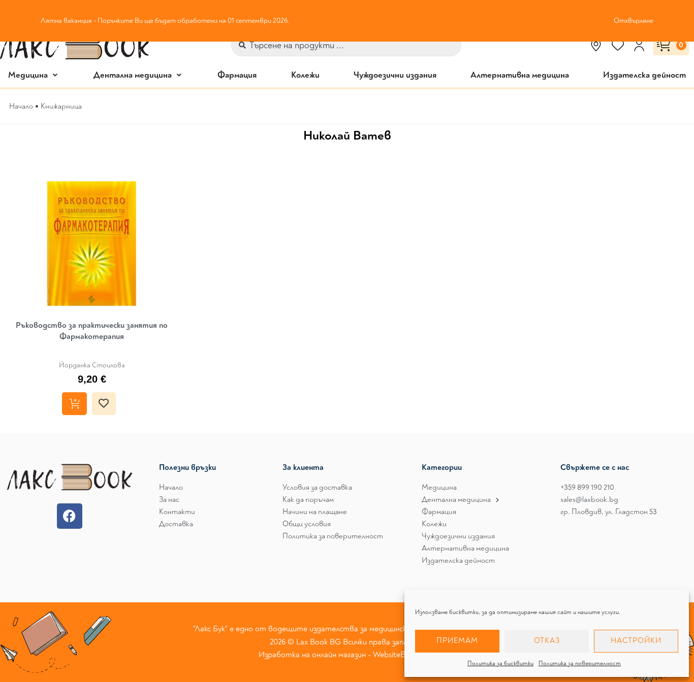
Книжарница (61, 106)
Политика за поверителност (580, 663)
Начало (21, 106)
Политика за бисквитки (500, 663)
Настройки (636, 640)
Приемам (457, 640)
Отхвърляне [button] (633, 20)
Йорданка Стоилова (92, 365)
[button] (34, 75)
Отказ (547, 640)
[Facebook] (69, 516)
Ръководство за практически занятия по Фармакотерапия (92, 331)
